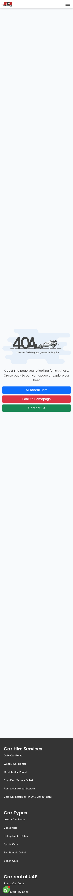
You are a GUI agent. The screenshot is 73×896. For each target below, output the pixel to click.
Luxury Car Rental (14, 819)
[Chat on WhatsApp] (6, 889)
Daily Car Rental (13, 755)
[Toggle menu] (68, 4)
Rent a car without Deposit (19, 788)
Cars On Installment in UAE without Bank (28, 796)
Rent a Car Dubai (14, 883)
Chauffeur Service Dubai (18, 780)
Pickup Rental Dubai (16, 835)
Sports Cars (11, 844)
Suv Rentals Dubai (15, 852)
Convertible (10, 827)
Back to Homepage (36, 399)
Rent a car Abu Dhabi (16, 891)
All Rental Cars (36, 390)
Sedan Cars (11, 860)
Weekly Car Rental (15, 763)
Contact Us (36, 408)
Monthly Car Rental (15, 771)
